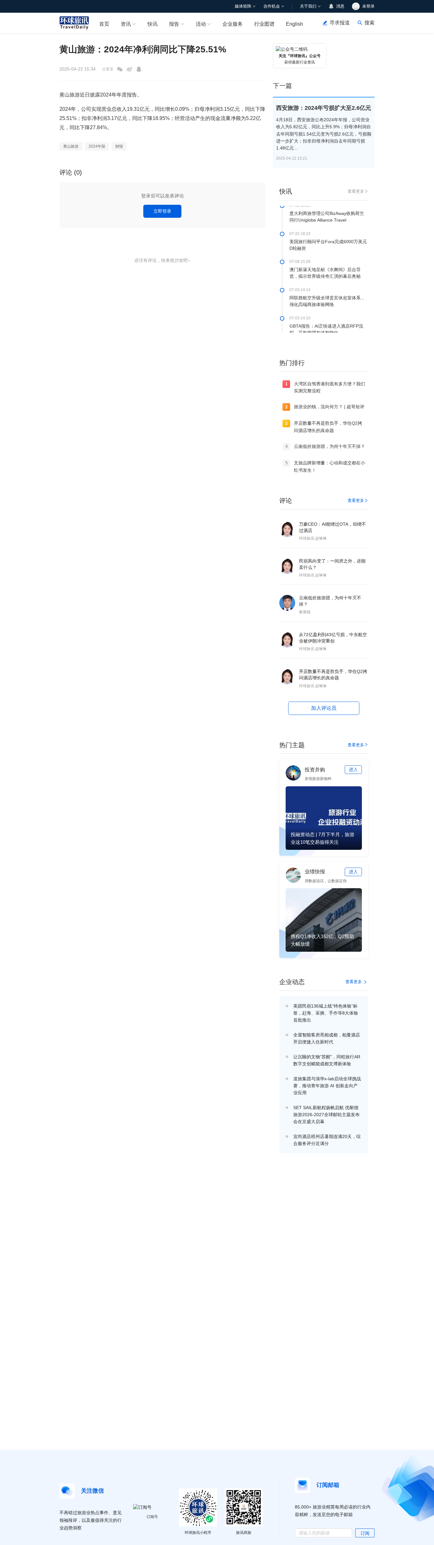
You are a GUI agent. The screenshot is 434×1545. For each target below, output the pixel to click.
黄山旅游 (70, 146)
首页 (104, 24)
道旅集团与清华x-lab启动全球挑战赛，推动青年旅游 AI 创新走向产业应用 (327, 1085)
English (294, 24)
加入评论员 (323, 708)
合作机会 (271, 6)
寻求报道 (339, 22)
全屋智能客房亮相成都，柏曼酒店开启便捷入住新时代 (326, 1038)
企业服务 (232, 24)
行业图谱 (264, 24)
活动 (201, 24)
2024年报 (97, 146)
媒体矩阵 (243, 6)
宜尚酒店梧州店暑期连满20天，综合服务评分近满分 (327, 1140)
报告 (174, 24)
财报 (119, 146)
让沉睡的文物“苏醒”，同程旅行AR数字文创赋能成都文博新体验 (326, 1060)
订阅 (365, 1533)
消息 (340, 6)
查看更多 (356, 191)
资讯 (126, 24)
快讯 (152, 24)
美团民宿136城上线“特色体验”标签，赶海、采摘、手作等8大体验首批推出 (325, 1012)
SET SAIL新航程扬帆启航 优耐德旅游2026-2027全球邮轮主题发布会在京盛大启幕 (326, 1114)
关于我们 (308, 6)
